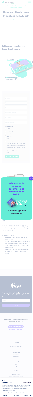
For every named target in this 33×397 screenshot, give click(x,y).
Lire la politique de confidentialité (8, 390)
